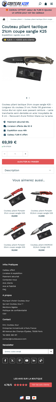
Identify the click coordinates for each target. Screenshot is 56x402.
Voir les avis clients (40, 385)
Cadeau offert (9, 270)
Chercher (40, 4)
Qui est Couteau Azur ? (13, 304)
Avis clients (8, 283)
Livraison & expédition (12, 273)
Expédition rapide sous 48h (16, 35)
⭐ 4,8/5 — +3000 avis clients (19, 39)
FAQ (4, 290)
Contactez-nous (10, 280)
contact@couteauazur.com (14, 339)
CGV (4, 314)
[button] (50, 351)
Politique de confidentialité (15, 310)
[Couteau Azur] (20, 4)
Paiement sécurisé (11, 277)
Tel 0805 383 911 (10, 335)
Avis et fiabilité (9, 286)
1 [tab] (26, 98)
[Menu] (51, 4)
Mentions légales (10, 307)
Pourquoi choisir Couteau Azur (16, 301)
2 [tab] (29, 98)
